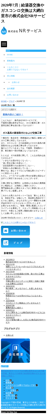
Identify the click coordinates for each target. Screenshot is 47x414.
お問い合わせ (13, 95)
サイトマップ (11, 398)
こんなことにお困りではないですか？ (17, 68)
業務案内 (11, 61)
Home (3, 412)
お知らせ (16, 82)
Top (15, 412)
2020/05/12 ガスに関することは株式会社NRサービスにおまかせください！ (25, 312)
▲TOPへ (5, 366)
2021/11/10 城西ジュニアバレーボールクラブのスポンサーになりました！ (25, 266)
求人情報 (11, 76)
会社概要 (11, 89)
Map (11, 412)
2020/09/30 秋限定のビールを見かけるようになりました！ (24, 295)
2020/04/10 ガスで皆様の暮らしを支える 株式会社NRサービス (26, 319)
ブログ (11, 101)
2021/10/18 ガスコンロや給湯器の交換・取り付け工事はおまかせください (25, 274)
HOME (10, 55)
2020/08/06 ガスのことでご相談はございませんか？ (23, 302)
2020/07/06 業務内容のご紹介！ (14, 306)
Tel (8, 412)
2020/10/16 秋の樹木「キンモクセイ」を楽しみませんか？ (24, 288)
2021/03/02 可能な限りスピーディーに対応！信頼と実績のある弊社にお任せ (25, 281)
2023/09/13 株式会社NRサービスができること (21, 261)
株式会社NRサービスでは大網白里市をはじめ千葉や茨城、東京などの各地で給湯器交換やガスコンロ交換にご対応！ (23, 373)
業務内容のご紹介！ (13, 114)
